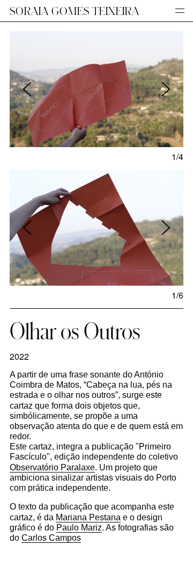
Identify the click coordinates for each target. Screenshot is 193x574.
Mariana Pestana (88, 517)
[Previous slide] (27, 89)
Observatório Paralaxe (52, 467)
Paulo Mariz (79, 527)
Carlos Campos (51, 537)
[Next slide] (166, 89)
